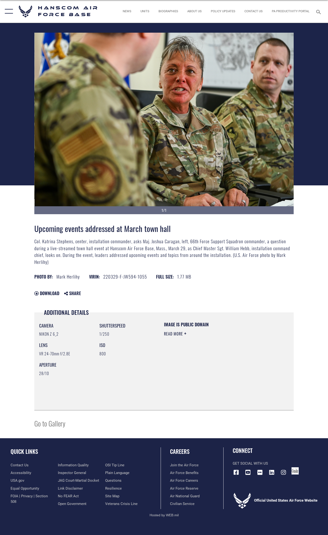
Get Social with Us (250, 463)
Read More (174, 334)
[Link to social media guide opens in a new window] (295, 470)
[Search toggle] (319, 11)
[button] (8, 11)
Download (49, 293)
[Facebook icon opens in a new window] (236, 472)
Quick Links (24, 451)
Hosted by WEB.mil (164, 515)
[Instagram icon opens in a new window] (283, 472)
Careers (179, 451)
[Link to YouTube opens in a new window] (248, 472)
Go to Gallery (49, 423)
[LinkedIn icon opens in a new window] (271, 472)
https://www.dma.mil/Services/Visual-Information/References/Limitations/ (220, 371)
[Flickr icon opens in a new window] (259, 472)
